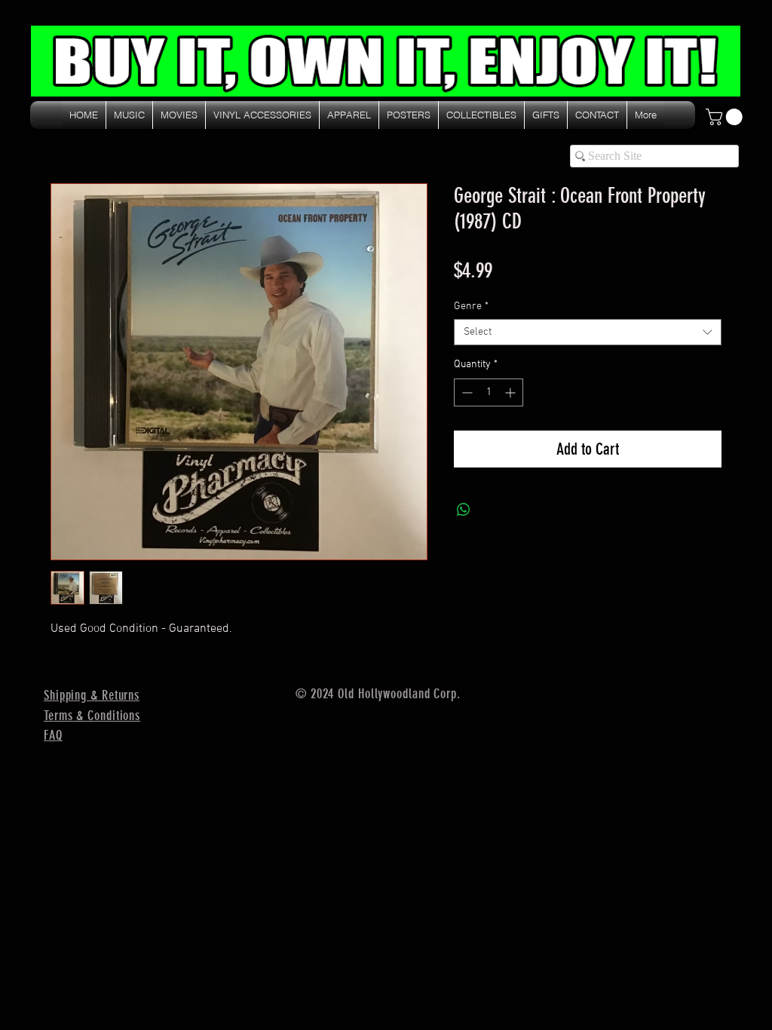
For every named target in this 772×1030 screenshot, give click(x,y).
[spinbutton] (488, 392)
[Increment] (511, 392)
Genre (471, 306)
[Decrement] (465, 392)
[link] (726, 117)
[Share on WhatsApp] (464, 510)
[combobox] (587, 332)
